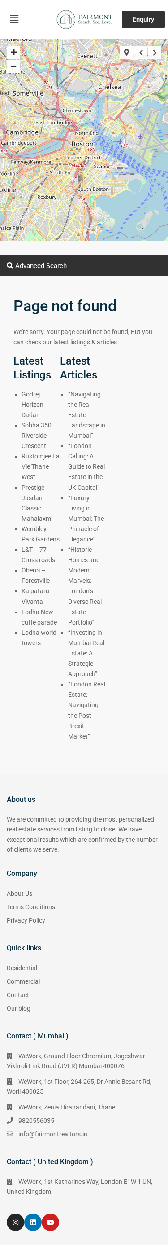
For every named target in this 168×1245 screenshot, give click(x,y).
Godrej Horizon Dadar (32, 404)
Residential (22, 968)
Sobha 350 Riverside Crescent (37, 435)
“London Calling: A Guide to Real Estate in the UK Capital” (86, 466)
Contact (18, 995)
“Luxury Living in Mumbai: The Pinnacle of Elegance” (86, 518)
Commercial (23, 981)
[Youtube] (50, 1222)
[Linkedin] (33, 1222)
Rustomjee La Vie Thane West (41, 466)
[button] (14, 19)
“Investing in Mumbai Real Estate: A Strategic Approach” (86, 653)
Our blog (18, 1008)
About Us (19, 893)
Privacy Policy (26, 920)
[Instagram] (15, 1222)
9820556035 (36, 1120)
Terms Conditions (31, 907)
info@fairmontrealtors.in (52, 1134)
